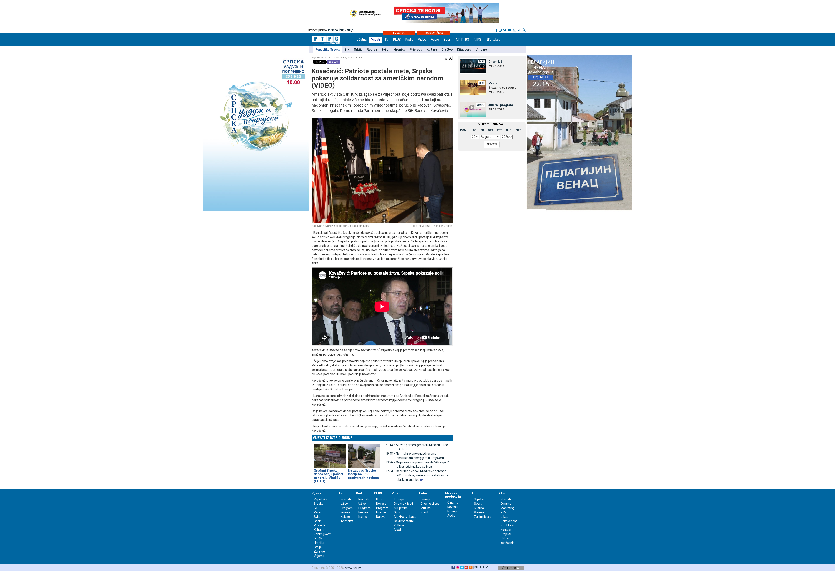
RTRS (477, 40)
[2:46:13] (473, 109)
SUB (509, 130)
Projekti (506, 534)
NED (518, 130)
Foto (475, 493)
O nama (452, 502)
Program (347, 508)
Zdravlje (319, 551)
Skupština (401, 508)
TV (386, 40)
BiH (347, 49)
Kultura (432, 49)
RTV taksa (493, 40)
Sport (447, 40)
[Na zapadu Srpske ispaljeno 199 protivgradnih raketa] (364, 454)
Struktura (507, 525)
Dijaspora (464, 49)
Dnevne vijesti (403, 503)
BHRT (477, 567)
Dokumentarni (404, 521)
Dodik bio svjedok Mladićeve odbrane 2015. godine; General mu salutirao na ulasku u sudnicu (416, 475)
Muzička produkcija (453, 494)
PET (499, 130)
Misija (492, 83)
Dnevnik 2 (495, 61)
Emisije (345, 512)
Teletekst (347, 521)
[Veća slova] (451, 58)
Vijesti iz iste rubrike (332, 438)
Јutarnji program (500, 105)
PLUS (397, 40)
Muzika (426, 508)
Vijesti (375, 40)
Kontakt (506, 529)
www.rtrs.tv (353, 567)
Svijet (385, 49)
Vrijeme (481, 49)
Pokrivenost (509, 521)
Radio (409, 40)
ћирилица (346, 30)
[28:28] (473, 87)
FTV (485, 567)
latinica (333, 30)
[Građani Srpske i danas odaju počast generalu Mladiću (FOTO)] (330, 454)
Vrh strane (509, 567)
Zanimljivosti (322, 534)
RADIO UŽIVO (434, 33)
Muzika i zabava (405, 516)
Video (422, 40)
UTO (473, 130)
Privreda (416, 49)
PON (463, 130)
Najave (345, 516)
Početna (361, 40)
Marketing (507, 508)
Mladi (397, 529)
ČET (490, 130)
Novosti (346, 499)
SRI (482, 130)
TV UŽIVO (399, 33)
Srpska (479, 499)
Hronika (399, 49)
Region (372, 49)
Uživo (344, 503)
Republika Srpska (327, 49)
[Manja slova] (446, 58)
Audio (435, 40)
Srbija (358, 49)
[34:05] (473, 66)
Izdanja (452, 511)
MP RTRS (462, 40)
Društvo (447, 49)
